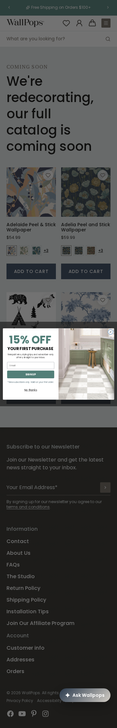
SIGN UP (30, 374)
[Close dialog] (110, 332)
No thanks (30, 390)
